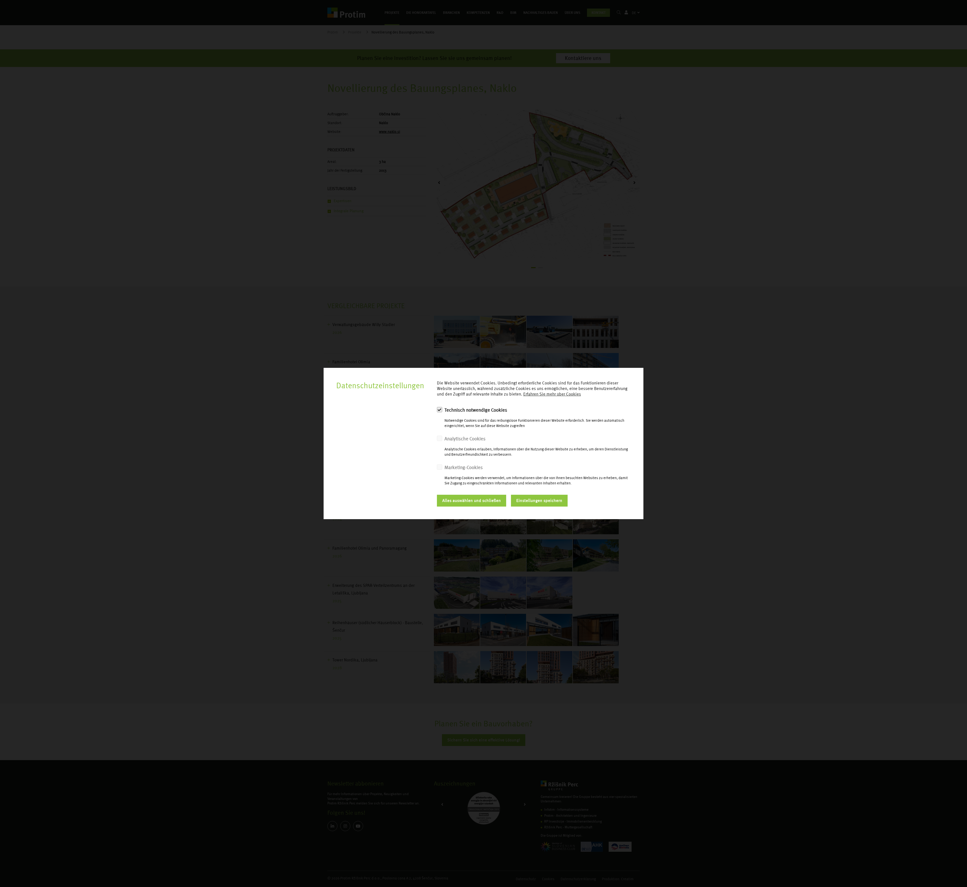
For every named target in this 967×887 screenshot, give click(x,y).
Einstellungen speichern (539, 500)
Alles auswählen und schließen (471, 500)
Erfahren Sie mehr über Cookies (552, 394)
